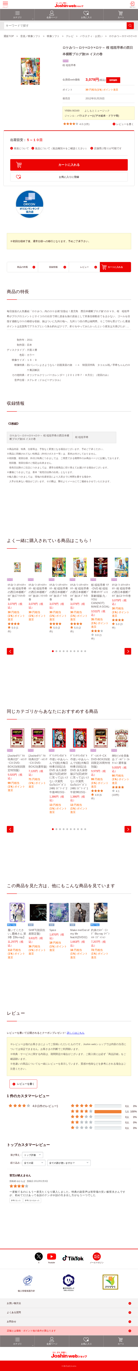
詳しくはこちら (75, 1032)
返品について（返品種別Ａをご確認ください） (61, 148)
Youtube (51, 1262)
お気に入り (86, 17)
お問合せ (11, 1321)
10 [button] (85, 651)
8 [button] (78, 651)
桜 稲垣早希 (69, 65)
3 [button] (60, 651)
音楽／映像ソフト (30, 36)
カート (121, 17)
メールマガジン (97, 1262)
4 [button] (64, 651)
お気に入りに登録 (69, 176)
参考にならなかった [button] (32, 1200)
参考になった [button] (16, 1200)
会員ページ (52, 17)
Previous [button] (10, 651)
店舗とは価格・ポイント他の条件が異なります (31, 1330)
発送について (21, 148)
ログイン (132, 7)
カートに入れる (69, 164)
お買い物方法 (14, 1303)
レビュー (84, 267)
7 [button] (74, 651)
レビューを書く (125, 124)
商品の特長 (22, 267)
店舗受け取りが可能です (108, 148)
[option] (17, 595)
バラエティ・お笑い (91, 36)
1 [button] (53, 651)
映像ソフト (53, 36)
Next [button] (128, 651)
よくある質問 (14, 1312)
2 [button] (56, 651)
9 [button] (81, 651)
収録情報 (53, 267)
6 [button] (71, 651)
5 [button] (67, 651)
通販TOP (9, 36)
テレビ (69, 36)
